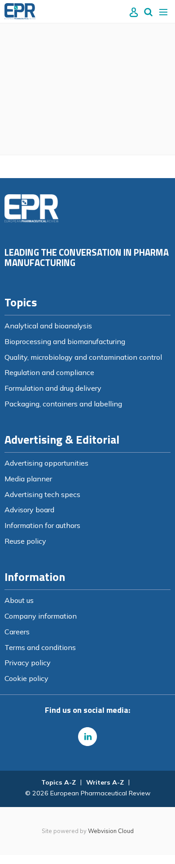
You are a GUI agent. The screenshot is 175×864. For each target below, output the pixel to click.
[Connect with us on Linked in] (87, 736)
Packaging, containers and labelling (63, 403)
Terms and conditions (40, 647)
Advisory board (29, 509)
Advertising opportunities (46, 462)
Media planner (28, 478)
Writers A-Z (105, 782)
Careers (17, 631)
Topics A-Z (58, 782)
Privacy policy (27, 662)
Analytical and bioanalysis (48, 325)
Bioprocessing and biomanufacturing (64, 341)
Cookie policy (26, 678)
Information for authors (42, 525)
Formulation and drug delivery (52, 388)
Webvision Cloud (111, 830)
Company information (40, 615)
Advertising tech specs (42, 494)
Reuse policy (25, 541)
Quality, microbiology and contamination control (83, 357)
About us (19, 600)
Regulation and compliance (49, 372)
